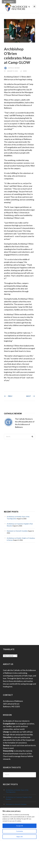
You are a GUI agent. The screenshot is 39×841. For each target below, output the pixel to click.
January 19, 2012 (12, 71)
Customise (19, 831)
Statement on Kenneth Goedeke (17, 531)
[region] (19, 824)
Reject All (19, 836)
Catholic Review (14, 68)
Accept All (19, 826)
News (25, 71)
